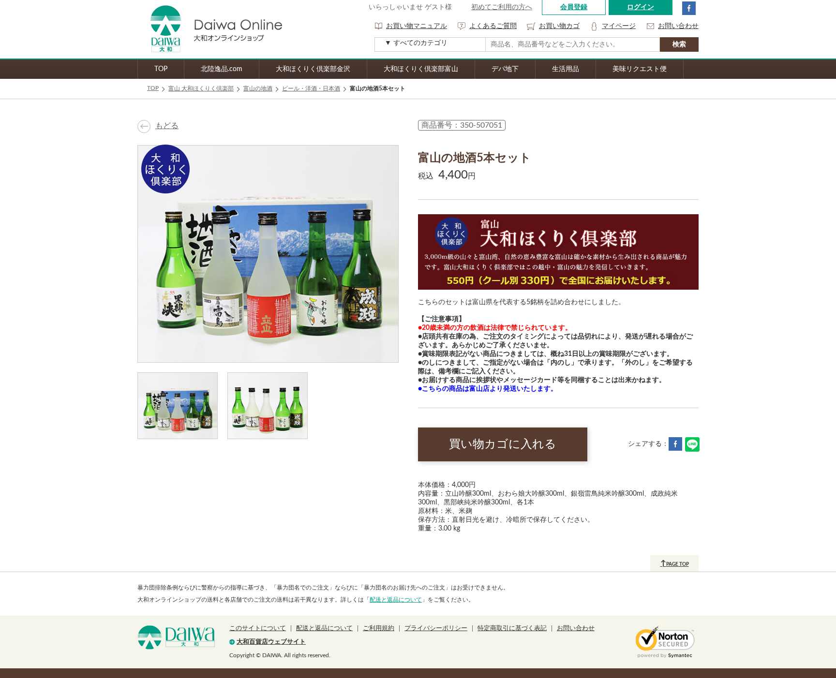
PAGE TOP (674, 563)
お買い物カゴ (559, 26)
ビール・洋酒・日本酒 (311, 88)
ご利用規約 (378, 628)
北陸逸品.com (221, 69)
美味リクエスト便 (639, 69)
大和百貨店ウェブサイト (271, 642)
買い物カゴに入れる (502, 444)
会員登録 (573, 7)
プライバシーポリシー (435, 628)
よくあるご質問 (493, 26)
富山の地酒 (257, 88)
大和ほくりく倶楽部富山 (421, 69)
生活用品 (565, 69)
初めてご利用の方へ (501, 7)
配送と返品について (396, 600)
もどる (167, 126)
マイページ (619, 26)
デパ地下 (505, 69)
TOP (160, 69)
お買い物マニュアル (416, 26)
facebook (689, 8)
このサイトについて (257, 628)
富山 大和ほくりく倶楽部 (201, 88)
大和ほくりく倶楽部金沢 (313, 69)
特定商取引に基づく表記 (512, 628)
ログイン (640, 7)
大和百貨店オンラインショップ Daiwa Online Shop (210, 29)
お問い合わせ (678, 26)
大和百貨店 (176, 637)
